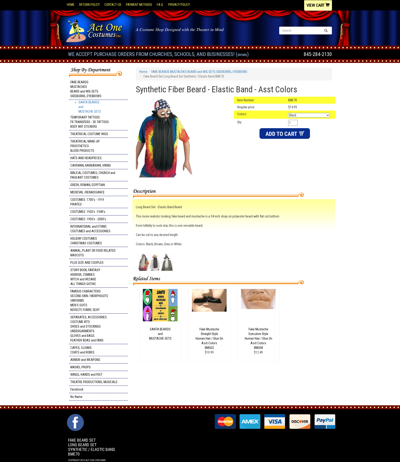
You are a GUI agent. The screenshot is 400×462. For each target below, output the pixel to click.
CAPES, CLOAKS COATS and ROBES (82, 350)
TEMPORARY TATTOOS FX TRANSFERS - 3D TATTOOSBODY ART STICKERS (89, 121)
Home (71, 4)
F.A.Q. (160, 4)
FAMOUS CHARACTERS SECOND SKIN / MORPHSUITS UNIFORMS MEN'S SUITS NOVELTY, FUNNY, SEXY (89, 300)
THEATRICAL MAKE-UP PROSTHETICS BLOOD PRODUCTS (85, 146)
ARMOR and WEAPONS (85, 360)
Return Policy (89, 4)
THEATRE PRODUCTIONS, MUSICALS (93, 382)
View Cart (315, 5)
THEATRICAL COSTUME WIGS (89, 134)
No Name (76, 397)
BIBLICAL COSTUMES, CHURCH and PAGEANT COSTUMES (92, 175)
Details (242, 55)
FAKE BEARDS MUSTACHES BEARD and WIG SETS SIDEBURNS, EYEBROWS (85, 89)
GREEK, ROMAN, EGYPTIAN (87, 185)
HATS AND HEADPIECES (86, 158)
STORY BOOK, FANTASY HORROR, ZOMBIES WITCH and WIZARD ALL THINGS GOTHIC (85, 277)
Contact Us (112, 4)
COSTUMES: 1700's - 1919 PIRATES (87, 202)
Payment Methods (139, 4)
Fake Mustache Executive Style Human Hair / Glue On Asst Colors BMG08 (258, 338)
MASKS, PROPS (80, 367)
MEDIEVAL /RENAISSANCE (87, 192)
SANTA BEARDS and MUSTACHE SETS (160, 333)
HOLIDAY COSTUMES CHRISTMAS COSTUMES (86, 241)
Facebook (76, 389)
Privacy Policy (179, 4)
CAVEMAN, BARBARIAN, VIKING (90, 165)
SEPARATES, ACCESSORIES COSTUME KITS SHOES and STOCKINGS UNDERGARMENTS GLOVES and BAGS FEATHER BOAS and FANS (88, 328)
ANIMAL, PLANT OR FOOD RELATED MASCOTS (93, 253)
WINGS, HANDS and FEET (86, 374)
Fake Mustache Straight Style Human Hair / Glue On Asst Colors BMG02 (209, 338)
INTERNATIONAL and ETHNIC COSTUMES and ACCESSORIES (90, 229)
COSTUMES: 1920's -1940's (87, 212)
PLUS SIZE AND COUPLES (86, 262)
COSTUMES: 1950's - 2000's (88, 219)
